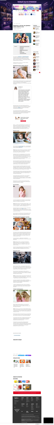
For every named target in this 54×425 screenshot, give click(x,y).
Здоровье (33, 10)
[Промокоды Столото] (16, 382)
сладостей (19, 107)
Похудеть (27, 12)
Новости (16, 10)
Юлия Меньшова (37, 56)
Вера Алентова (37, 53)
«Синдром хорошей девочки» (23, 53)
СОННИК (22, 405)
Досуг (31, 10)
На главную (14, 23)
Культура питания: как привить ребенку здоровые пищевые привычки (24, 118)
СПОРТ (22, 399)
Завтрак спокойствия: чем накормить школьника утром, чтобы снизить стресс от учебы (38, 28)
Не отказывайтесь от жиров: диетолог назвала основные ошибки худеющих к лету (22, 365)
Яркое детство (25, 10)
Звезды (18, 10)
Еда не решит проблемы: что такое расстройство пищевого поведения (28, 365)
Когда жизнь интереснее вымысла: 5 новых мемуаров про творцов (38, 33)
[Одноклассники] (16, 409)
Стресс (23, 208)
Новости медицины (24, 12)
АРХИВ (37, 411)
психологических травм (25, 56)
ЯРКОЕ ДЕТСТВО (27, 412)
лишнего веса (20, 56)
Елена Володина (14, 29)
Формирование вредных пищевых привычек (24, 46)
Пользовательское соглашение (24, 422)
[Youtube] (17, 409)
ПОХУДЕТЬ (32, 407)
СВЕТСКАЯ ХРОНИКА (27, 399)
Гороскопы (29, 10)
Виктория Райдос (37, 62)
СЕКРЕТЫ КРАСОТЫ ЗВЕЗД (38, 406)
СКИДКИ (32, 411)
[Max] (18, 409)
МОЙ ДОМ (37, 397)
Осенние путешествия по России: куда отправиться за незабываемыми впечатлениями (38, 44)
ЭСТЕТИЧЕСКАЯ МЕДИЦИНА (32, 409)
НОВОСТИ (22, 397)
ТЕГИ (22, 411)
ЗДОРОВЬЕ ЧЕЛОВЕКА (32, 405)
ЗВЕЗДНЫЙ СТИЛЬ (37, 407)
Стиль (35, 10)
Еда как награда (21, 48)
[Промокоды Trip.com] (24, 382)
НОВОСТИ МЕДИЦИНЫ (32, 406)
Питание (29, 12)
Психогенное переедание (17, 335)
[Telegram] (18, 410)
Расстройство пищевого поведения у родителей (24, 50)
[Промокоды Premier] (20, 382)
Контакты (15, 402)
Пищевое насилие (22, 47)
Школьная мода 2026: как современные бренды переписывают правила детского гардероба (38, 36)
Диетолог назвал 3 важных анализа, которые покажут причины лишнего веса (16, 365)
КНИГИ (27, 405)
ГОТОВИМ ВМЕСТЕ (37, 399)
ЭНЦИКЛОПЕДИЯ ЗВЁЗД (28, 401)
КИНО (32, 397)
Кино (20, 10)
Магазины (15, 378)
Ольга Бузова (37, 59)
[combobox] (36, 72)
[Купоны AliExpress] (28, 382)
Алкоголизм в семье (22, 52)
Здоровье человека (20, 12)
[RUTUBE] (15, 410)
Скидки (38, 10)
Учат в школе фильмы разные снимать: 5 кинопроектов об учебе (38, 40)
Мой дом (23, 10)
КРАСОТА (37, 405)
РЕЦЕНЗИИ (32, 399)
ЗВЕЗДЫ (27, 397)
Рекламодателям (16, 401)
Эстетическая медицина (33, 12)
